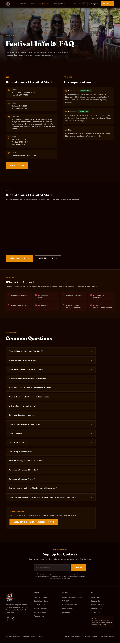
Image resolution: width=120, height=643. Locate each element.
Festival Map (39, 616)
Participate (58, 4)
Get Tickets (107, 4)
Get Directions (17, 165)
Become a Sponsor (107, 636)
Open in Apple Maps (48, 258)
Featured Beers (40, 608)
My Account (67, 612)
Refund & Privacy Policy (73, 636)
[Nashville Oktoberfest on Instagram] (8, 618)
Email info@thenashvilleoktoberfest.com (34, 522)
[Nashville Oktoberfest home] (8, 3)
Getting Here (96, 601)
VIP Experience (40, 612)
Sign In (95, 4)
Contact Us (95, 612)
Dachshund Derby (41, 601)
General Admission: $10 (72, 597)
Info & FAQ (95, 597)
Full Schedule (39, 605)
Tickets (32, 4)
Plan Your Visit (43, 4)
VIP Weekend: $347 (70, 605)
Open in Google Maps (19, 258)
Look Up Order (68, 608)
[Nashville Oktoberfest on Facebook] (13, 618)
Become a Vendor (98, 605)
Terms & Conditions (91, 636)
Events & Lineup (40, 597)
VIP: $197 (65, 601)
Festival (22, 4)
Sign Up (78, 567)
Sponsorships (96, 608)
